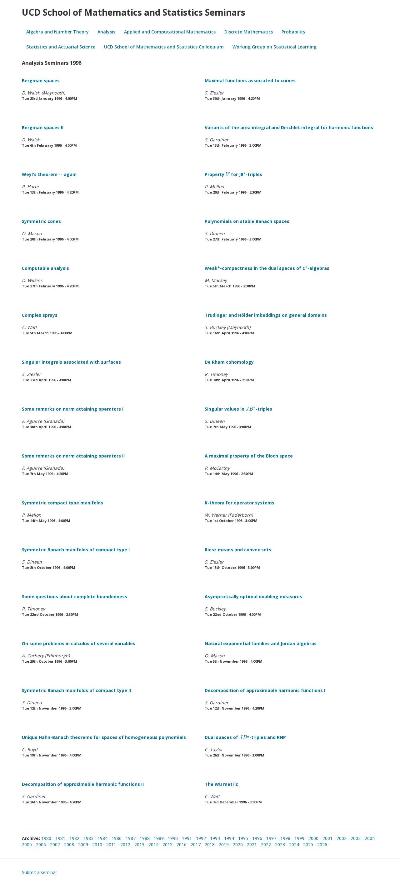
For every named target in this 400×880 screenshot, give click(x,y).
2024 (294, 844)
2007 (55, 844)
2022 (266, 844)
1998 (285, 838)
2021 (252, 844)
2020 (238, 844)
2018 (210, 844)
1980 (46, 838)
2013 (139, 844)
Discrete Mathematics (248, 32)
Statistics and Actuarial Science (60, 47)
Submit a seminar (39, 872)
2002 (342, 838)
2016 (182, 844)
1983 (88, 838)
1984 (103, 838)
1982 (74, 838)
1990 (173, 838)
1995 (243, 838)
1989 (159, 838)
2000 (313, 838)
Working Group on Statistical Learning (274, 47)
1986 (117, 838)
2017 (196, 844)
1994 (229, 838)
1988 (145, 838)
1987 (131, 838)
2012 (125, 844)
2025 (308, 844)
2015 (167, 844)
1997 (271, 838)
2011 (111, 844)
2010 (97, 844)
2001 (327, 838)
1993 (215, 838)
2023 (280, 844)
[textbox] (228, 174)
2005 (27, 844)
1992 (201, 838)
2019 (224, 844)
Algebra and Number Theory (57, 32)
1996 (257, 838)
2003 (356, 838)
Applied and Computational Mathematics (170, 32)
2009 (83, 844)
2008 (69, 844)
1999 (299, 838)
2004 (370, 838)
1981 (60, 838)
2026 (322, 844)
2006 (41, 844)
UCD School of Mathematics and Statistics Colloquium (164, 47)
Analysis (106, 32)
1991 (187, 838)
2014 (153, 844)
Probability (294, 32)
